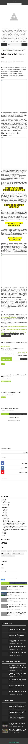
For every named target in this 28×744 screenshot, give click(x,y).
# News (17, 334)
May (4, 514)
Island (3, 553)
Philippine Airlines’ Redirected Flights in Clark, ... (14, 521)
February (5, 518)
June (4, 512)
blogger (5, 414)
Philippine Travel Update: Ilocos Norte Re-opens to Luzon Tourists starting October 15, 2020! (17, 606)
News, (2, 62)
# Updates (8, 335)
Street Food (11, 556)
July (4, 510)
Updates (4, 50)
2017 (3, 533)
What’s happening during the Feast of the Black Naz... (15, 530)
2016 (3, 535)
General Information (9, 49)
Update (9, 553)
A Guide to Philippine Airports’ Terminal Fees (13, 524)
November (5, 504)
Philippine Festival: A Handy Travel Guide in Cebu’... (15, 526)
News (17, 49)
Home (2, 49)
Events (9, 551)
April (4, 515)
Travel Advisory (23, 49)
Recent (5, 583)
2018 (3, 532)
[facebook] (11, 1)
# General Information (9, 334)
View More (24, 359)
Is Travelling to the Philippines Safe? (11, 392)
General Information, (20, 61)
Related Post (6, 359)
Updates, (13, 62)
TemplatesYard (14, 740)
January (5, 520)
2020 (3, 499)
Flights (3, 363)
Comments (23, 583)
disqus (14, 414)
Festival (3, 556)
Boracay (3, 397)
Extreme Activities (17, 553)
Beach (24, 551)
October (5, 506)
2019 (3, 501)
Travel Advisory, (7, 62)
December (5, 502)
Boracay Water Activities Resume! (10, 408)
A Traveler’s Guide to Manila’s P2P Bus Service (14, 523)
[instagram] (14, 1)
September (6, 507)
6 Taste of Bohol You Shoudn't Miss (17, 717)
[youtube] (16, 1)
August (5, 509)
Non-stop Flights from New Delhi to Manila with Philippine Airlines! (14, 375)
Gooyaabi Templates (14, 742)
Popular (14, 583)
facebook (22, 414)
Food (19, 551)
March (5, 517)
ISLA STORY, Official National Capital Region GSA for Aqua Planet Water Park (17, 667)
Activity (3, 551)
